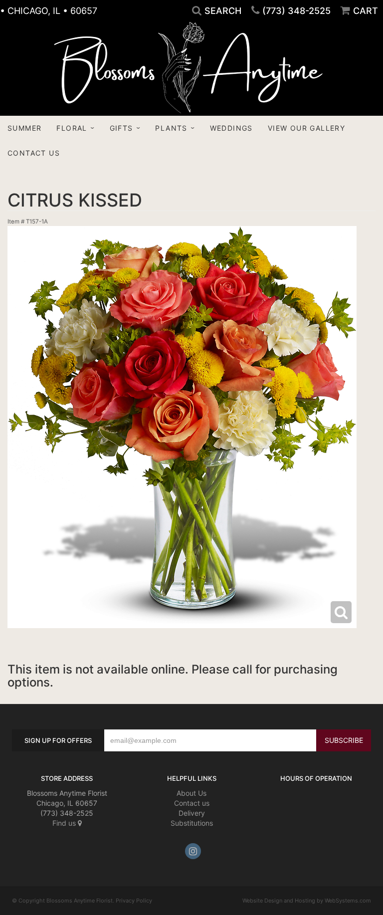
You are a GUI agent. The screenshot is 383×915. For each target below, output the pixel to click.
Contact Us (33, 153)
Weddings (231, 128)
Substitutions (192, 823)
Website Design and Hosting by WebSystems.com (306, 900)
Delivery (192, 813)
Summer (24, 128)
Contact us (191, 803)
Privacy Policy (134, 900)
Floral (71, 128)
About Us (191, 793)
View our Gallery (306, 128)
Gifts (121, 128)
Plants (171, 128)
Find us (65, 823)
